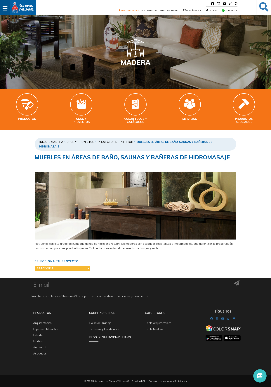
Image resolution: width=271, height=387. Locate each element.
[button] (260, 376)
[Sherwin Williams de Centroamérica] (23, 6)
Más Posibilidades (149, 10)
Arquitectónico (42, 323)
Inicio (43, 142)
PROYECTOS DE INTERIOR (115, 142)
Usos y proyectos (80, 142)
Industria (38, 335)
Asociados (40, 353)
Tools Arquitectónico (158, 323)
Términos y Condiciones (104, 329)
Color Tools (155, 313)
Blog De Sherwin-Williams (110, 337)
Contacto (212, 10)
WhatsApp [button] (230, 10)
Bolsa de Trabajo (100, 323)
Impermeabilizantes (45, 329)
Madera (57, 142)
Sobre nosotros (102, 313)
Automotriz (40, 347)
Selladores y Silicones (169, 10)
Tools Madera (154, 329)
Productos (42, 313)
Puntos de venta (192, 10)
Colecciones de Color (130, 10)
